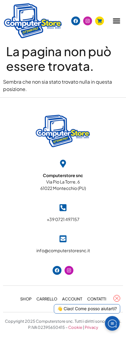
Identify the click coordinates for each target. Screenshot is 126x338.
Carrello (46, 298)
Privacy (91, 327)
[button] (116, 21)
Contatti (96, 298)
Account (72, 298)
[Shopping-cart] (99, 20)
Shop (25, 298)
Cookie (75, 327)
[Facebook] (75, 20)
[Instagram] (87, 20)
